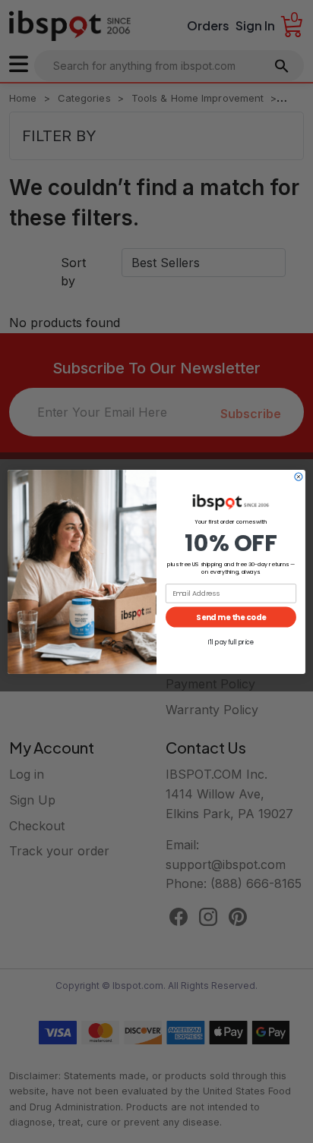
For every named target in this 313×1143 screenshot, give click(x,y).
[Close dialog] (298, 476)
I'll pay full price (231, 642)
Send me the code (231, 616)
